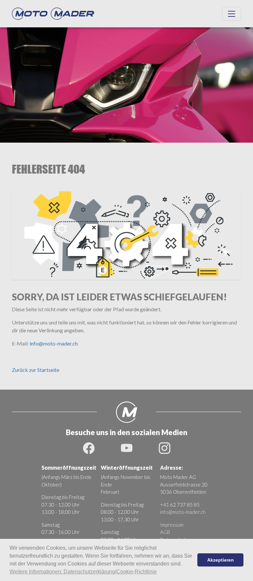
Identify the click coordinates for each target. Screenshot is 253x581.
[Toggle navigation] (231, 14)
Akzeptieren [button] (220, 560)
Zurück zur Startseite (35, 370)
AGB (165, 532)
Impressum (171, 525)
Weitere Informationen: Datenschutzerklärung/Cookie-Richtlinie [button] (83, 571)
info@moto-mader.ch (54, 343)
